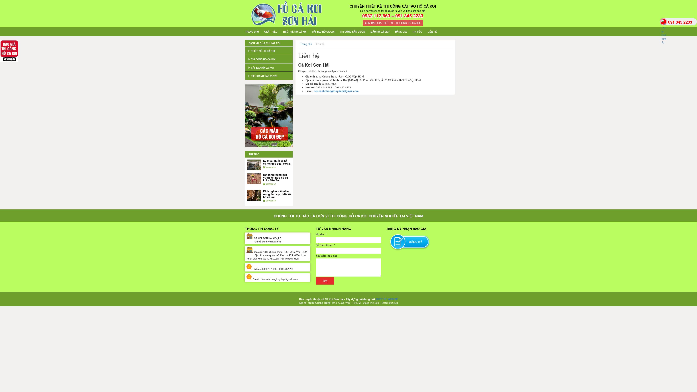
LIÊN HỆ (432, 31)
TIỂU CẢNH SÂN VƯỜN (263, 76)
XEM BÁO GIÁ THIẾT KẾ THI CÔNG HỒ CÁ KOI (393, 23)
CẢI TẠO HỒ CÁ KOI (262, 67)
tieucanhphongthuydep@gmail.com (336, 91)
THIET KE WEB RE (387, 299)
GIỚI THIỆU (270, 31)
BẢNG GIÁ (401, 31)
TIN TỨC (417, 31)
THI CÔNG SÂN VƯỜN (352, 31)
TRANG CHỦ (253, 31)
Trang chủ (306, 44)
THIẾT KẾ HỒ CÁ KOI (295, 31)
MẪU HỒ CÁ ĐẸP (380, 31)
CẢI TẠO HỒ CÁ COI (323, 31)
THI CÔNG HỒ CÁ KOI (263, 59)
